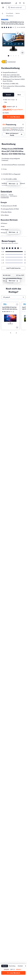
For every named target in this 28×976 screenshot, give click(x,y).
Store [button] (19, 94)
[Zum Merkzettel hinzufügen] (22, 33)
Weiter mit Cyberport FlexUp (12, 134)
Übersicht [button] (4, 965)
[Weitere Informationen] (16, 99)
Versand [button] (8, 94)
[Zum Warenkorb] (24, 3)
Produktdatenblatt (12, 61)
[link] (8, 27)
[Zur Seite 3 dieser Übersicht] (13, 56)
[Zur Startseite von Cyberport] (6, 3)
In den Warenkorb (15, 117)
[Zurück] (4, 42)
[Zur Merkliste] (20, 3)
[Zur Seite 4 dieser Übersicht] (16, 56)
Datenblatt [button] (20, 965)
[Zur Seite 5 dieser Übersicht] (18, 56)
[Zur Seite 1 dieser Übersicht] (8, 56)
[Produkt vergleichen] (22, 53)
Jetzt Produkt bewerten (13, 268)
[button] (16, 106)
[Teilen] (17, 33)
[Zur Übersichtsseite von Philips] (4, 19)
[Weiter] (23, 42)
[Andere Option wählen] (23, 297)
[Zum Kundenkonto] (16, 3)
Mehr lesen (12, 183)
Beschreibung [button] (12, 965)
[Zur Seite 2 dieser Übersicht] (11, 56)
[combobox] (12, 297)
